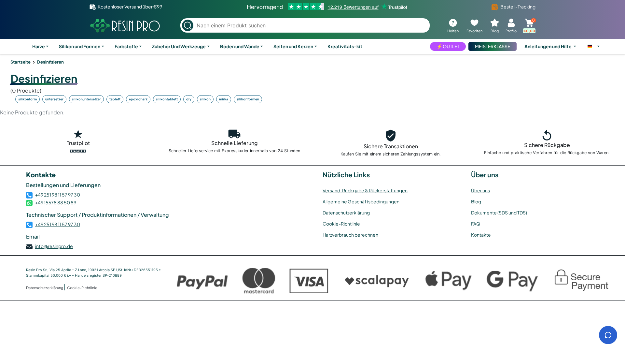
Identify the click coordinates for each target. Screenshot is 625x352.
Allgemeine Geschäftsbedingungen (361, 201)
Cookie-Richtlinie (341, 224)
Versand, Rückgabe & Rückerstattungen (365, 190)
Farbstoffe (126, 46)
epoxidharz (138, 99)
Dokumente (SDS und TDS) (499, 212)
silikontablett (167, 99)
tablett (114, 99)
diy (188, 99)
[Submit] (187, 25)
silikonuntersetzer (86, 99)
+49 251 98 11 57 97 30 (57, 195)
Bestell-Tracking (517, 6)
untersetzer (54, 99)
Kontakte (481, 235)
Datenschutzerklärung (346, 212)
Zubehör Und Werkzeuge (179, 46)
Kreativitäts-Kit (344, 46)
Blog (476, 201)
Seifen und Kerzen (293, 46)
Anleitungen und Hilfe (548, 46)
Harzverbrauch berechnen (350, 235)
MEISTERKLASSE (492, 46)
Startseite (20, 62)
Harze (38, 46)
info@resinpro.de (54, 246)
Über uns (480, 190)
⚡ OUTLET (448, 46)
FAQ (475, 224)
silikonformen (248, 99)
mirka (223, 99)
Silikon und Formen (79, 46)
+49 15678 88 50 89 (55, 202)
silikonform (27, 99)
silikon (205, 99)
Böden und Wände (239, 46)
